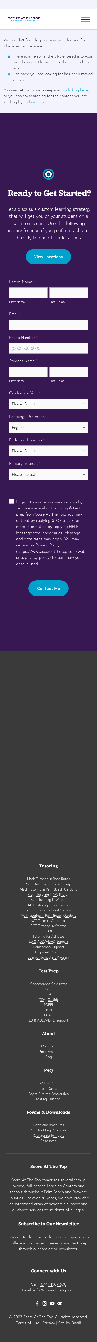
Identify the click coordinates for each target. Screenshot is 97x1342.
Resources (48, 1140)
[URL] (59, 1303)
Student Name (23, 360)
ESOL (48, 931)
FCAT (48, 1015)
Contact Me (48, 588)
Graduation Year (24, 392)
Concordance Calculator (48, 984)
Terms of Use (27, 1322)
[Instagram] (44, 1303)
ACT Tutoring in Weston (48, 926)
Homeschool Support (48, 947)
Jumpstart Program (48, 952)
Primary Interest (24, 463)
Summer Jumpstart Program (48, 957)
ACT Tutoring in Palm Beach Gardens (48, 915)
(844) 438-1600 (53, 1284)
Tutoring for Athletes (49, 936)
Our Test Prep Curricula (48, 1130)
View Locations (48, 256)
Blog (48, 1057)
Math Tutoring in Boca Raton (48, 878)
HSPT (48, 1010)
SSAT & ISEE (48, 999)
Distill (76, 1322)
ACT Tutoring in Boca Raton (48, 905)
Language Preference (28, 416)
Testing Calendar (48, 1099)
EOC (48, 989)
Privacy (49, 1322)
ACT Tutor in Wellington (49, 920)
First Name (17, 302)
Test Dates (48, 1088)
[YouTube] (52, 1303)
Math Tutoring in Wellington (48, 894)
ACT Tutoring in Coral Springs (48, 910)
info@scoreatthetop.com (54, 1289)
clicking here (77, 89)
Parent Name (22, 281)
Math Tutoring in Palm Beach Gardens (48, 889)
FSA (48, 994)
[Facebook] (37, 1303)
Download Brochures (48, 1125)
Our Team (48, 1046)
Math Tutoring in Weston (48, 899)
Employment (48, 1051)
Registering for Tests (48, 1135)
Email (15, 313)
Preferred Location (26, 439)
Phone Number (23, 337)
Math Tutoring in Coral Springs (49, 884)
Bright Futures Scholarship (49, 1093)
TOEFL (49, 1004)
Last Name (57, 302)
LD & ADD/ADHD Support (48, 941)
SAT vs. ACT (48, 1083)
